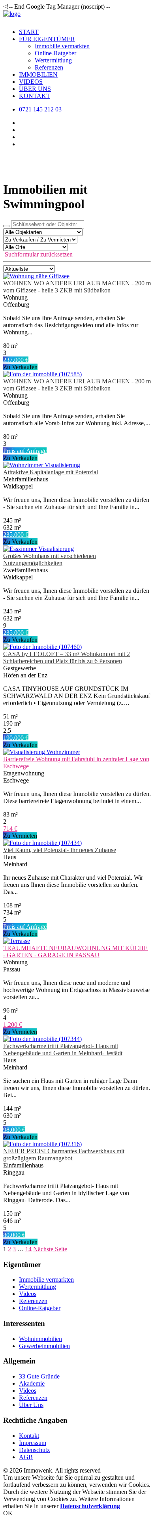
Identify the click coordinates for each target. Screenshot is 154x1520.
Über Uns (35, 88)
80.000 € (14, 1234)
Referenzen (49, 67)
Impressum (32, 1442)
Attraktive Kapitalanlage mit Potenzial (50, 472)
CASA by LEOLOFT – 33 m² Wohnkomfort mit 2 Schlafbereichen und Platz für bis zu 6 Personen (66, 657)
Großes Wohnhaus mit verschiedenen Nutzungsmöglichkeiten (49, 559)
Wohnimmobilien (40, 1338)
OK (8, 1513)
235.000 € (15, 534)
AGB (26, 1457)
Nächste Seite (50, 1249)
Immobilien (38, 74)
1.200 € (12, 1024)
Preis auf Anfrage (25, 450)
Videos (31, 81)
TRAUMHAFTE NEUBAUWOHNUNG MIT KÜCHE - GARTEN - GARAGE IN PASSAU (75, 951)
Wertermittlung (53, 60)
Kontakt (34, 95)
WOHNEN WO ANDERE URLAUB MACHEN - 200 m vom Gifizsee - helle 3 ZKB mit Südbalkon (77, 287)
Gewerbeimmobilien (44, 1346)
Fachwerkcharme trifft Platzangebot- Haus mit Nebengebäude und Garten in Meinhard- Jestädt (62, 1049)
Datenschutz (34, 1449)
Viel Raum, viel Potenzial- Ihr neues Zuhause (59, 850)
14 (28, 1249)
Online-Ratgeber (55, 53)
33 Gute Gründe (39, 1376)
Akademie (32, 1383)
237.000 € (15, 359)
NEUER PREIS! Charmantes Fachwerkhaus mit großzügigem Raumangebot (63, 1155)
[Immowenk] (77, 16)
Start (29, 31)
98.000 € (14, 1129)
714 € (10, 828)
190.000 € (15, 737)
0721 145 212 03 (40, 109)
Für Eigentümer (47, 39)
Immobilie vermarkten (62, 46)
